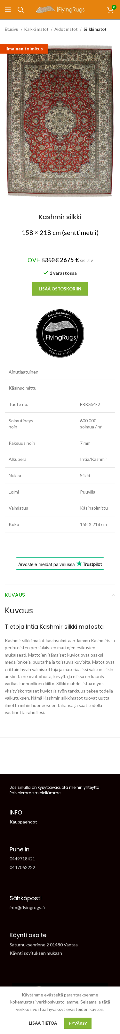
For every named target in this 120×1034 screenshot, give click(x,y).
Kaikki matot (36, 29)
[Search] (20, 9)
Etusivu (12, 29)
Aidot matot (66, 29)
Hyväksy (78, 1023)
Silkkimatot (95, 29)
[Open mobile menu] (8, 9)
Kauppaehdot (23, 821)
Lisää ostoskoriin (60, 288)
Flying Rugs (48, 762)
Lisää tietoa (43, 1023)
